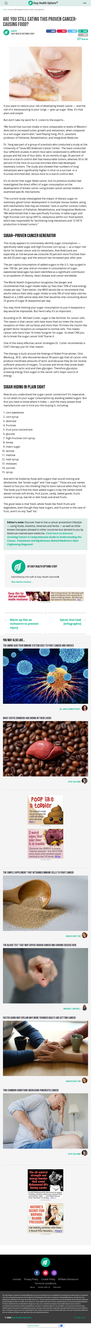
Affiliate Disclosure (68, 1279)
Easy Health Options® (21, 1317)
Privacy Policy (31, 1279)
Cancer (14, 31)
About (32, 1287)
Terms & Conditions (45, 1283)
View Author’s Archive (22, 582)
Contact (17, 1279)
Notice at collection (33, 1325)
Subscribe (57, 1287)
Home (5, 9)
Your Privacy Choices (49, 1325)
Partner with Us (44, 1287)
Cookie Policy (48, 1279)
